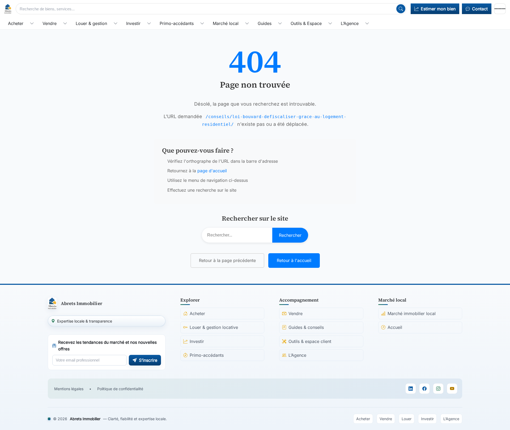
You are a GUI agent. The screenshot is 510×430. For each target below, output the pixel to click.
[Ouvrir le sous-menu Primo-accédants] (202, 23)
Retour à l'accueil (294, 260)
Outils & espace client (309, 341)
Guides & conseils (306, 327)
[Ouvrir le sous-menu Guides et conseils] (280, 23)
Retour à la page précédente (227, 260)
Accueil (395, 327)
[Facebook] (424, 388)
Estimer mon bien (438, 8)
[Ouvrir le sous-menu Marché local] (247, 23)
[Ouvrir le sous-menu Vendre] (65, 23)
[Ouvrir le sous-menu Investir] (149, 23)
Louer (406, 418)
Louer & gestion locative (214, 327)
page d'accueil (212, 170)
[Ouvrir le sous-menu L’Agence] (367, 23)
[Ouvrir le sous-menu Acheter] (32, 23)
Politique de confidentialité (120, 388)
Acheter (15, 23)
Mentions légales (68, 388)
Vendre (49, 23)
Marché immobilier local (412, 313)
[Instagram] (438, 388)
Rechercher (290, 235)
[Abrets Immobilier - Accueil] (7, 9)
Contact (480, 8)
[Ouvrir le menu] (500, 8)
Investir (133, 23)
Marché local (226, 23)
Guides (264, 23)
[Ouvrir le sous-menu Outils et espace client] (330, 23)
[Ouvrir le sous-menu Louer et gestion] (115, 23)
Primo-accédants (177, 23)
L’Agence (350, 23)
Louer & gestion (91, 23)
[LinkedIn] (410, 388)
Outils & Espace (306, 23)
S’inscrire (148, 360)
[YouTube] (452, 388)
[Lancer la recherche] (400, 8)
